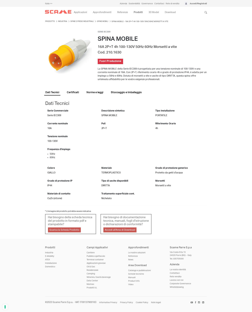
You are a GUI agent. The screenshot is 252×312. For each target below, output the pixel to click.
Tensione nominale (57, 136)
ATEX (47, 260)
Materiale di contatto (58, 194)
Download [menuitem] (170, 12)
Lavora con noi (176, 280)
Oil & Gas (91, 267)
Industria (49, 253)
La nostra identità (178, 270)
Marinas (90, 284)
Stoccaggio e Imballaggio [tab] (126, 92)
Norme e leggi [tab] (94, 92)
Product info (134, 281)
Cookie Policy (142, 302)
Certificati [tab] (73, 92)
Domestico (50, 267)
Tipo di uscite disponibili (114, 181)
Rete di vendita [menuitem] (172, 4)
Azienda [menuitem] (123, 4)
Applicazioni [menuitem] (80, 12)
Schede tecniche (136, 274)
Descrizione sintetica (113, 111)
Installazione (51, 263)
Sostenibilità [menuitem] (134, 4)
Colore (51, 168)
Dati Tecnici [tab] (52, 92)
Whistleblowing (177, 287)
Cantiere (91, 253)
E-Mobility (49, 256)
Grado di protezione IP (59, 181)
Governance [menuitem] (147, 4)
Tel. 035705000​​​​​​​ (177, 259)
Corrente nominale (57, 123)
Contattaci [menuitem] (159, 4)
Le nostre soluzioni (136, 253)
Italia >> (48, 4)
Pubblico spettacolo (96, 256)
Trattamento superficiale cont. (118, 194)
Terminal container (95, 260)
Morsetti (160, 181)
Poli (103, 123)
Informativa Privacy (108, 302)
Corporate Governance (180, 284)
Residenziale (92, 270)
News (130, 260)
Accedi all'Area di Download (120, 230)
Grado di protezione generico (171, 168)
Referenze (133, 256)
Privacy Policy (126, 302)
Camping (91, 274)
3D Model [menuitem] (154, 12)
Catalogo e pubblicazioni (139, 270)
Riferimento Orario (165, 123)
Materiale (106, 168)
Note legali (156, 302)
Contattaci (175, 273)
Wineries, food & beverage (99, 277)
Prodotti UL (92, 288)
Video (130, 285)
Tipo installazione (165, 111)
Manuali (131, 278)
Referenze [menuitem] (122, 12)
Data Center (92, 281)
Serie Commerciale (57, 111)
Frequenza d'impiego (58, 149)
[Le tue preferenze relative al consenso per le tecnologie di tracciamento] (5, 307)
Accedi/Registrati (198, 4)
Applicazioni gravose (96, 263)
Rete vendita (175, 277)
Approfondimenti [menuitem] (102, 12)
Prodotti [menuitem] (138, 12)
